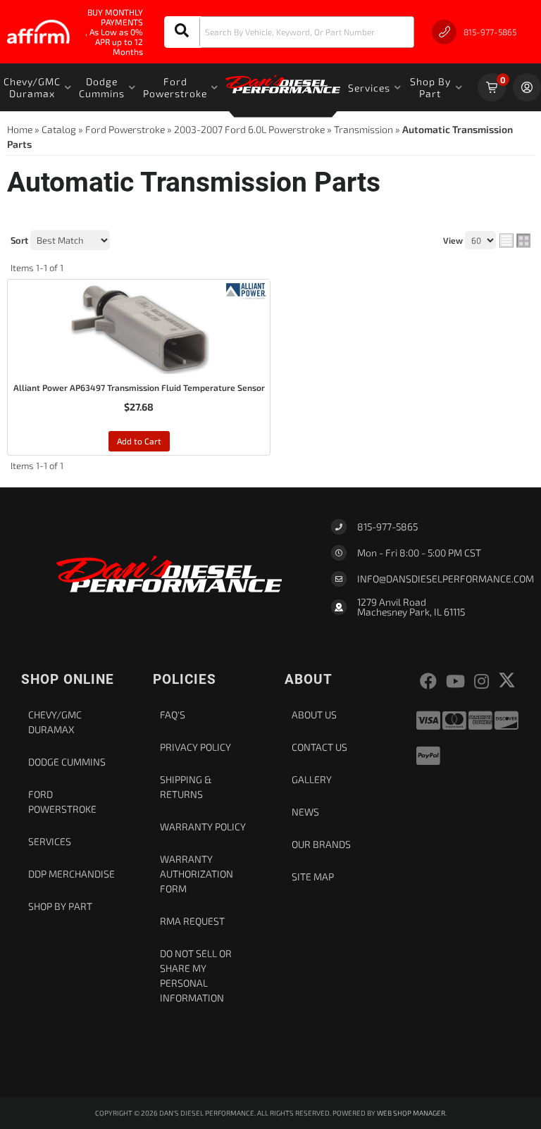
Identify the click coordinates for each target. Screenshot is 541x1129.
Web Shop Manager (411, 1113)
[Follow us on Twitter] (507, 680)
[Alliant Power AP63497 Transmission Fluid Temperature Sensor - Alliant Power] (246, 290)
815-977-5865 (387, 526)
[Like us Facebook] (428, 681)
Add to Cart (139, 441)
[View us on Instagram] (481, 681)
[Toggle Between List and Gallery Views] (514, 241)
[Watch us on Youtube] (455, 681)
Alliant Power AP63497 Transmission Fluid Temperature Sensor (139, 387)
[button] (289, 32)
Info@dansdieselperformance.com (445, 579)
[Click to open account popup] (527, 87)
